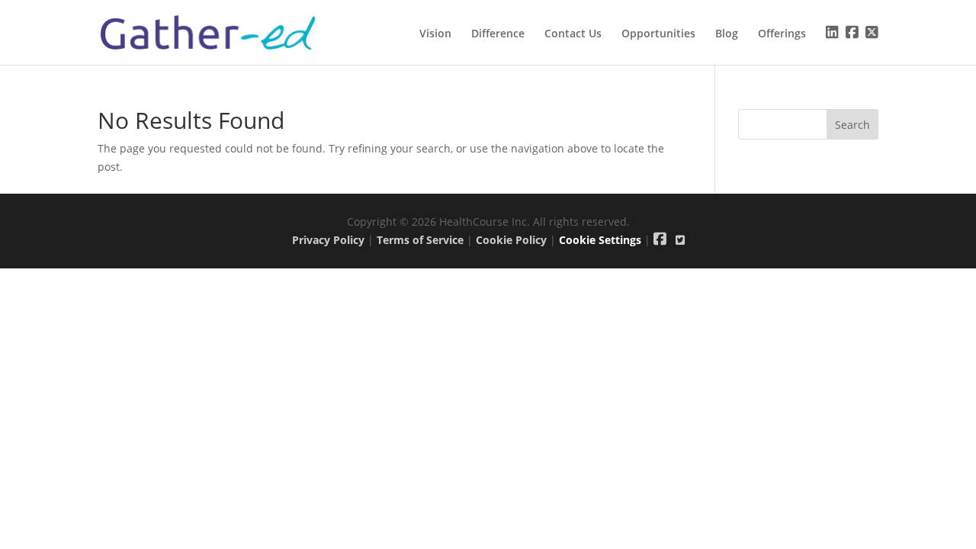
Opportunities (658, 34)
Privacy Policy (328, 240)
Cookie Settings (600, 240)
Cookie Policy (511, 240)
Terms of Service (420, 240)
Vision (435, 34)
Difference (498, 34)
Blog (726, 34)
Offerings (782, 34)
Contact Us (573, 34)
